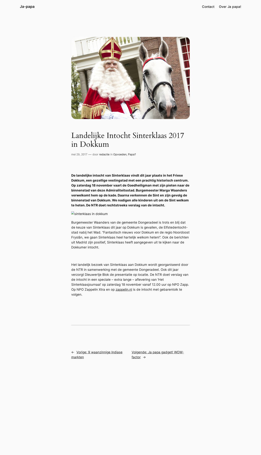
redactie (104, 154)
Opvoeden (119, 154)
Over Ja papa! (230, 7)
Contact (208, 7)
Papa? (132, 154)
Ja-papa (27, 6)
